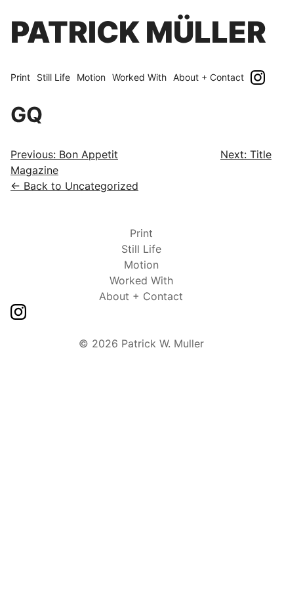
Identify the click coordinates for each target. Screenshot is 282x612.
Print (20, 77)
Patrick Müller (138, 32)
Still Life (53, 77)
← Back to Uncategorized (74, 185)
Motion (91, 77)
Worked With (139, 77)
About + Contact (208, 77)
